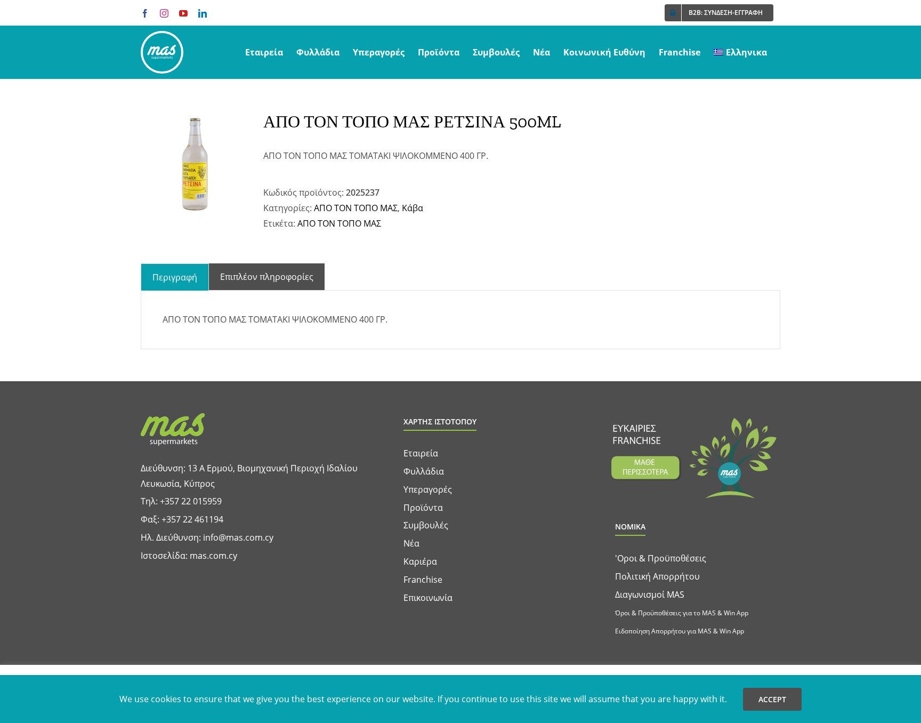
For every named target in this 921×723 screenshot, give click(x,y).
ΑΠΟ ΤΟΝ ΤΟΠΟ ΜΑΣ (356, 208)
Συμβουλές (425, 525)
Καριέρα (420, 561)
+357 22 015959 (191, 501)
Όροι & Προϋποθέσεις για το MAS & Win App (681, 612)
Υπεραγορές (427, 489)
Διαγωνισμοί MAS (649, 594)
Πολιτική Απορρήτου (657, 576)
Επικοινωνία (428, 598)
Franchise (422, 579)
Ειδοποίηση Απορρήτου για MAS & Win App (679, 631)
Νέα (411, 543)
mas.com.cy (213, 555)
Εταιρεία (420, 453)
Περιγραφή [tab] (174, 277)
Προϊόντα (423, 507)
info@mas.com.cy (238, 537)
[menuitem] (740, 52)
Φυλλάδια (423, 471)
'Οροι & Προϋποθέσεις (660, 558)
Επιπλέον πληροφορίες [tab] (266, 277)
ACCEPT (772, 699)
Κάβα (412, 208)
